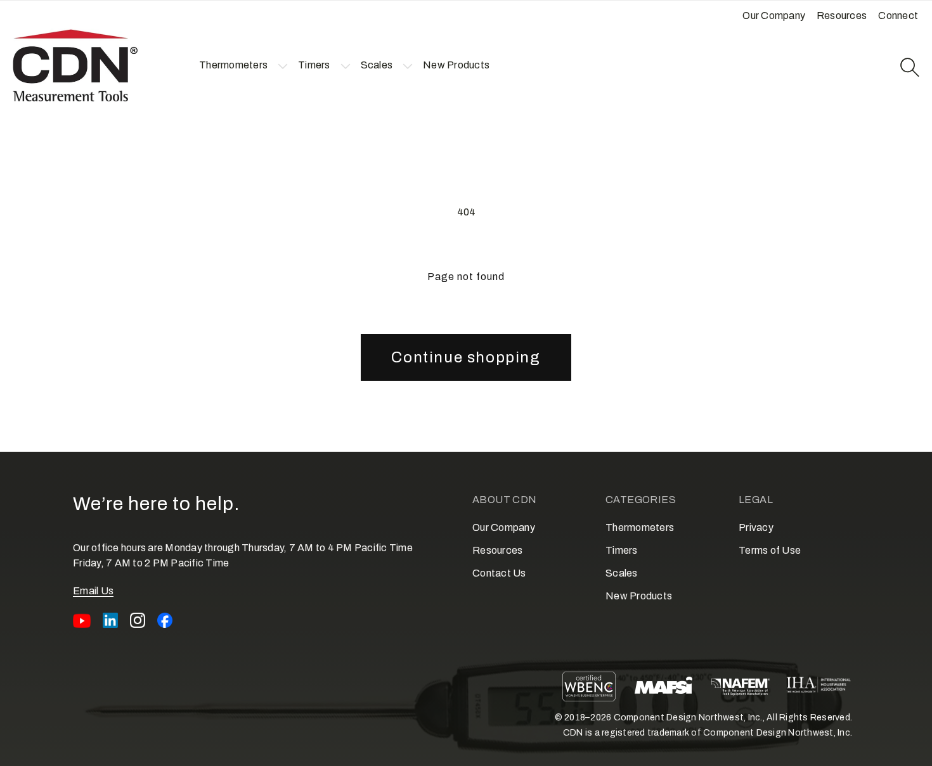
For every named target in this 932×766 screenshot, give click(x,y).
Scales (621, 573)
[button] (233, 65)
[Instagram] (137, 620)
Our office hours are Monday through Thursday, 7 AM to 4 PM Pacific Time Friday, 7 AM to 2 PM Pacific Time (243, 555)
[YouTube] (82, 620)
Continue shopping (465, 357)
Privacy (756, 527)
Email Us (93, 590)
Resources (497, 550)
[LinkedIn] (110, 620)
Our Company (503, 527)
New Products (638, 595)
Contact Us (499, 573)
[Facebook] (165, 620)
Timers (621, 550)
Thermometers (639, 527)
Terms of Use (770, 550)
